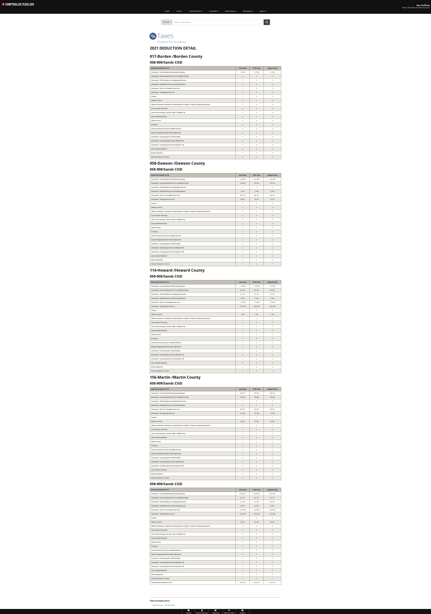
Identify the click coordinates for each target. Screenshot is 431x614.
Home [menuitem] (167, 11)
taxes (164, 35)
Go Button (267, 22)
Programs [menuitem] (247, 11)
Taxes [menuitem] (178, 11)
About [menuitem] (262, 11)
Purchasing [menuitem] (230, 11)
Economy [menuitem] (213, 11)
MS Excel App (170, 605)
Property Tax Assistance (172, 42)
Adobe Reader (157, 605)
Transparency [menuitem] (195, 11)
